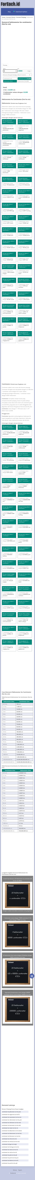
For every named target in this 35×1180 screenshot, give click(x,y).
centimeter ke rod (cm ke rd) (9, 1152)
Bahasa (15, 1170)
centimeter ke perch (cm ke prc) (10, 1158)
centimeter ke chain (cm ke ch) (10, 1149)
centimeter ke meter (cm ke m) (10, 1128)
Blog (9, 12)
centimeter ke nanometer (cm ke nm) (11, 1117)
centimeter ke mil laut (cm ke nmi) (11, 1141)
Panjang (5, 65)
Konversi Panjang (21, 17)
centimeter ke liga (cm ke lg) (9, 1144)
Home (3, 17)
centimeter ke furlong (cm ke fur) (10, 1147)
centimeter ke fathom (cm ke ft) (10, 1160)
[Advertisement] (17, 43)
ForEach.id (13, 1173)
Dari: (4, 68)
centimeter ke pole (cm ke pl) (9, 1155)
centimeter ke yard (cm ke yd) (9, 1163)
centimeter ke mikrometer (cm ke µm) (12, 1120)
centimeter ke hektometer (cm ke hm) (11, 1133)
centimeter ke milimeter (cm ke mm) (11, 1122)
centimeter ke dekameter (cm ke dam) (12, 1130)
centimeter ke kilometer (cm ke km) (11, 1136)
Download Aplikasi (21, 12)
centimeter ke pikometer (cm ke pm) (11, 1112)
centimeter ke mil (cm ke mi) (9, 1139)
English (20, 1170)
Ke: (18, 68)
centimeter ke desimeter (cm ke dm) (11, 1125)
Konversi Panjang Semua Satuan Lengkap (12, 1109)
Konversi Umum (10, 17)
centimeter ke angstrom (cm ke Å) (11, 1114)
